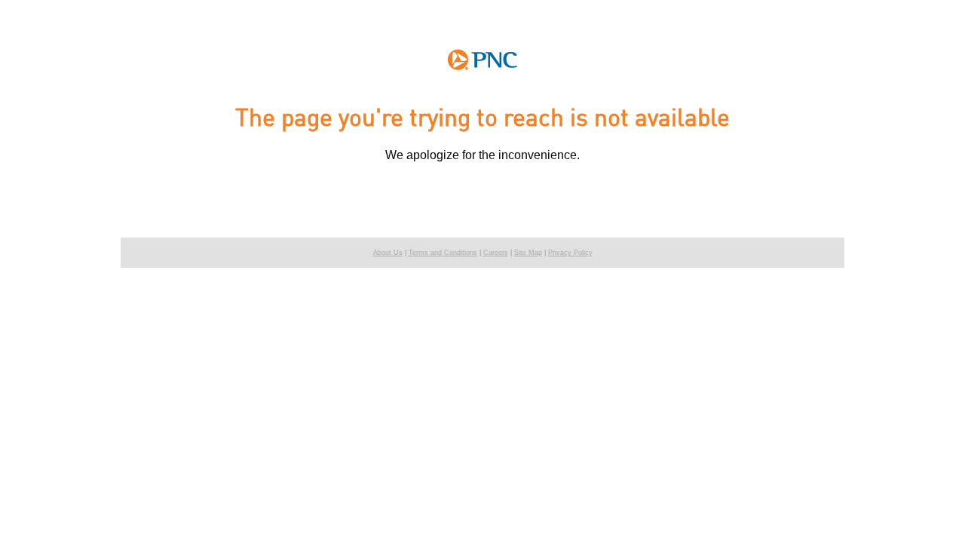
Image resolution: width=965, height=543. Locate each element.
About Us (388, 252)
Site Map (528, 252)
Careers (495, 252)
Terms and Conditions (443, 252)
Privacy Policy (570, 252)
